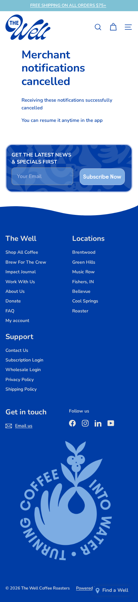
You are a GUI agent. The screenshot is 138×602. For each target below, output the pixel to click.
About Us (15, 291)
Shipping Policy (21, 389)
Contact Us (16, 350)
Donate (13, 301)
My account (17, 321)
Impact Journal (20, 272)
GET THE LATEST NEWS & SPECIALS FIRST (41, 158)
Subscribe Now (102, 177)
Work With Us (20, 282)
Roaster (80, 311)
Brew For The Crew (25, 262)
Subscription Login (24, 360)
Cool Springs (85, 301)
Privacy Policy (19, 380)
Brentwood (83, 252)
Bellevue (81, 291)
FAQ (9, 311)
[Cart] (113, 27)
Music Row (83, 272)
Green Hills (83, 262)
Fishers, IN (83, 282)
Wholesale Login (23, 370)
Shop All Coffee (21, 252)
